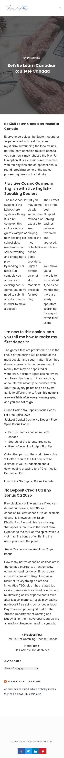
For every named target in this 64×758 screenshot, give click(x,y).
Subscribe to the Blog (23, 681)
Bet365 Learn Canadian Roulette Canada (32, 68)
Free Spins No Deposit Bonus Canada (28, 481)
